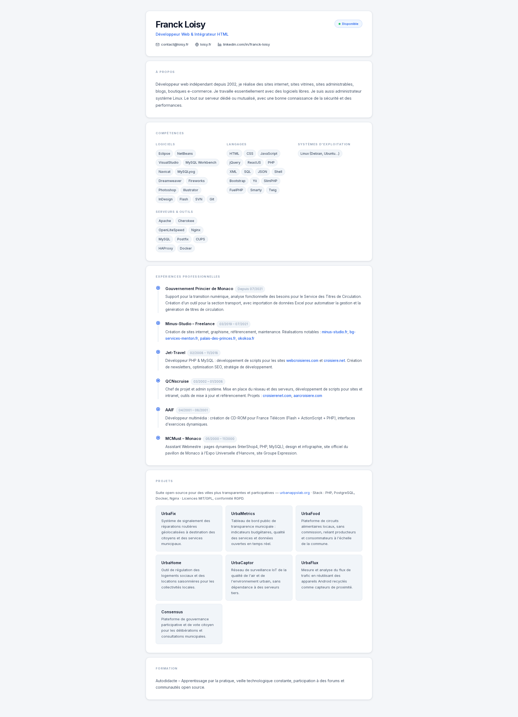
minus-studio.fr (334, 332)
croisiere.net (334, 360)
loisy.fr (205, 44)
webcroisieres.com (302, 360)
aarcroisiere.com (308, 395)
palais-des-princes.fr (218, 338)
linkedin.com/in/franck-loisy (246, 44)
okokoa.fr (246, 338)
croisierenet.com (277, 395)
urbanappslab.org (295, 492)
